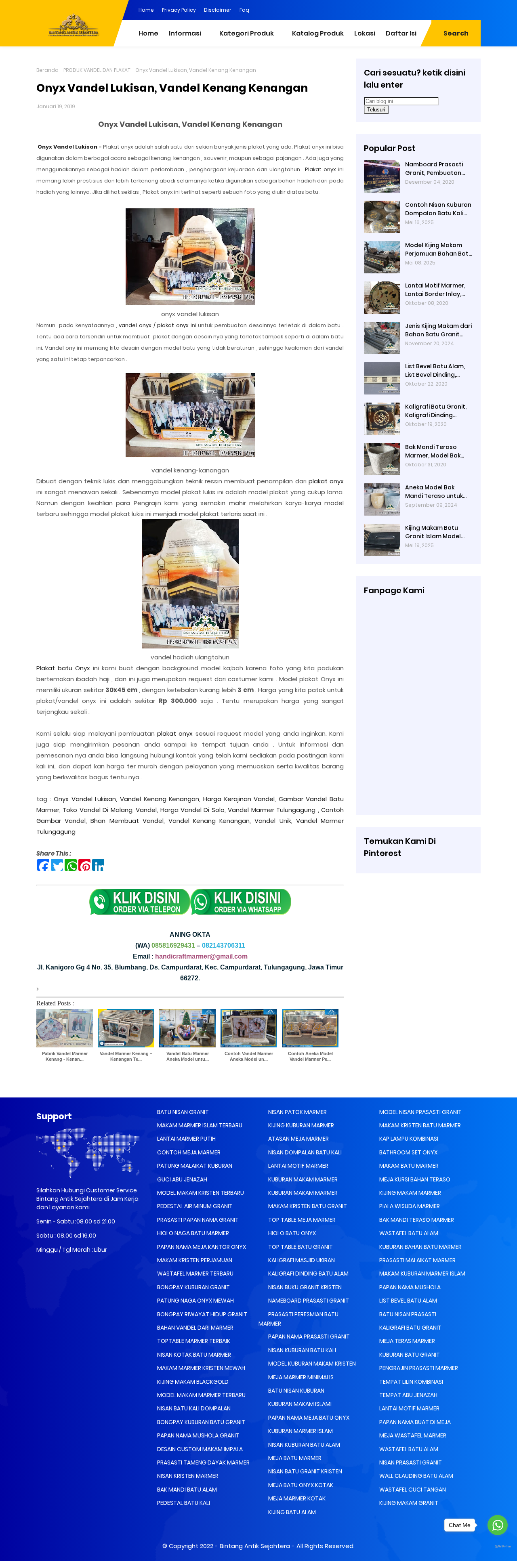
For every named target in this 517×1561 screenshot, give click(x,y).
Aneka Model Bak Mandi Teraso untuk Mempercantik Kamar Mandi (437, 491)
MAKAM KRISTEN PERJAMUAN (194, 1260)
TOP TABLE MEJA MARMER (301, 1220)
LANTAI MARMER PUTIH (186, 1139)
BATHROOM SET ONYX (407, 1152)
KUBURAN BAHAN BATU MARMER (420, 1247)
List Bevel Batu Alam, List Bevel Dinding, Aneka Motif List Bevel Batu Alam (436, 370)
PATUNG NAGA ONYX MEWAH (195, 1301)
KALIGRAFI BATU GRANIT (409, 1328)
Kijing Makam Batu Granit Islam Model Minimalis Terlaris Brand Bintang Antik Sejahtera (434, 532)
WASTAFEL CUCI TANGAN (412, 1489)
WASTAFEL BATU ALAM (408, 1233)
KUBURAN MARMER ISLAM (300, 1431)
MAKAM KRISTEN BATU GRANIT (307, 1206)
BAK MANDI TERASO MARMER (416, 1220)
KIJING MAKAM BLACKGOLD (192, 1382)
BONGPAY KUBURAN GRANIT (193, 1287)
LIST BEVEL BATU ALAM (407, 1301)
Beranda (47, 70)
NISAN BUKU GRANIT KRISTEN (304, 1287)
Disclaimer (217, 9)
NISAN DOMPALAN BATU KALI (304, 1152)
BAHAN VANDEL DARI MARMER (194, 1328)
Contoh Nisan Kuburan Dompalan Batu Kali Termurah (438, 209)
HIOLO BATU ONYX (291, 1233)
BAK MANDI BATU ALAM (186, 1489)
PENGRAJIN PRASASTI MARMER (418, 1368)
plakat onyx (326, 481)
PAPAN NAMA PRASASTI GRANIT (308, 1336)
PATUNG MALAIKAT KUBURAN (194, 1166)
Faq (244, 9)
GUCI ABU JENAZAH (181, 1179)
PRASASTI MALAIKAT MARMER (417, 1260)
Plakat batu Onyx (63, 668)
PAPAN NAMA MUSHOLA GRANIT (198, 1435)
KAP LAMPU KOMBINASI (408, 1139)
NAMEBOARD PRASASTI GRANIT (308, 1301)
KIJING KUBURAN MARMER (300, 1125)
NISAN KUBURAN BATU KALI (301, 1350)
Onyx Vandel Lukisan (66, 147)
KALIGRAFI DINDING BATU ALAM (308, 1273)
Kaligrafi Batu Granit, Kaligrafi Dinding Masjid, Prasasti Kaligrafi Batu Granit (436, 411)
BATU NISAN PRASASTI (407, 1314)
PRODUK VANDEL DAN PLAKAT (96, 70)
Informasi (185, 33)
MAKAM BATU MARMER (408, 1166)
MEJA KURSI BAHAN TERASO (414, 1179)
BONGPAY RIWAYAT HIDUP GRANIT (201, 1314)
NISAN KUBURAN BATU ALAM (303, 1445)
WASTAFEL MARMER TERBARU (194, 1273)
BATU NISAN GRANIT (182, 1112)
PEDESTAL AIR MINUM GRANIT (194, 1206)
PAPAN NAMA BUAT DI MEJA (414, 1422)
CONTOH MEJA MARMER (188, 1152)
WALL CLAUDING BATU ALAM (415, 1476)
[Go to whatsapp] (498, 1525)
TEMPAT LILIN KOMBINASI (410, 1382)
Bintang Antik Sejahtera (255, 1546)
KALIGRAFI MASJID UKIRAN (301, 1260)
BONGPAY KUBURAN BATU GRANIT (200, 1422)
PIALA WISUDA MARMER (409, 1206)
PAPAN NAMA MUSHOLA (409, 1287)
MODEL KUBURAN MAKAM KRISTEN (311, 1364)
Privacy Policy (179, 9)
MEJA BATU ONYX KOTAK (300, 1485)
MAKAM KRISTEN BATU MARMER (419, 1125)
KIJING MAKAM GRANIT (408, 1503)
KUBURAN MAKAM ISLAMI (299, 1404)
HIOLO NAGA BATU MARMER (192, 1233)
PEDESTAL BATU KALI (183, 1503)
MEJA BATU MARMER (294, 1458)
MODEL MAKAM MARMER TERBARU (201, 1395)
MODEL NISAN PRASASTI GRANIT (420, 1112)
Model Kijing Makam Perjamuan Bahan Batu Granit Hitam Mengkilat (438, 249)
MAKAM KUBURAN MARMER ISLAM (421, 1273)
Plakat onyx (320, 169)
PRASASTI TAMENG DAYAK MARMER (203, 1462)
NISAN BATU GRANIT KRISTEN (304, 1471)
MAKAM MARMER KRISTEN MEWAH (200, 1368)
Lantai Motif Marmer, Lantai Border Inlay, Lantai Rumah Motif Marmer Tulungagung (437, 289)
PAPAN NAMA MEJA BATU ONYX (308, 1418)
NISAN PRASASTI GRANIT (410, 1462)
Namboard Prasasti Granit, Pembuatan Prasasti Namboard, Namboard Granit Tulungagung (434, 168)
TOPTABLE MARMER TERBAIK (193, 1341)
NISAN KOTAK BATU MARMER (193, 1355)
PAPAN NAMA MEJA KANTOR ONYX (201, 1247)
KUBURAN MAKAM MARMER (302, 1179)
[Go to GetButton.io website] (498, 1546)
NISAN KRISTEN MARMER (187, 1476)
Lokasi (364, 33)
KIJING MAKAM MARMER (409, 1193)
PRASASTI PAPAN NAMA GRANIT (197, 1220)
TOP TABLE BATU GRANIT (300, 1247)
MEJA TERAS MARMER (406, 1341)
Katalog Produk (318, 33)
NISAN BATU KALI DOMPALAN (193, 1408)
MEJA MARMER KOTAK (296, 1498)
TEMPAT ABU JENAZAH (407, 1395)
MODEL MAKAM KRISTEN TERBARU (200, 1193)
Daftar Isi (401, 33)
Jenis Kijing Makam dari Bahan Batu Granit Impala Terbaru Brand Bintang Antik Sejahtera (438, 330)
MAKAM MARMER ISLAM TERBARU (199, 1125)
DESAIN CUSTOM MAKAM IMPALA (199, 1449)
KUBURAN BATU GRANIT (409, 1355)
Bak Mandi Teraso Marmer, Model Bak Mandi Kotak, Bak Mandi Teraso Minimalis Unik (432, 451)
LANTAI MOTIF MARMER (297, 1166)
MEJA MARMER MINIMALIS (300, 1377)
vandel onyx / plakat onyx (154, 325)
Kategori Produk (246, 33)
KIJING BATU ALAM (291, 1512)
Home (146, 9)
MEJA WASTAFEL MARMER (412, 1435)
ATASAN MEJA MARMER (298, 1139)
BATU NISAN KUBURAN (295, 1391)
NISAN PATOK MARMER (297, 1112)
